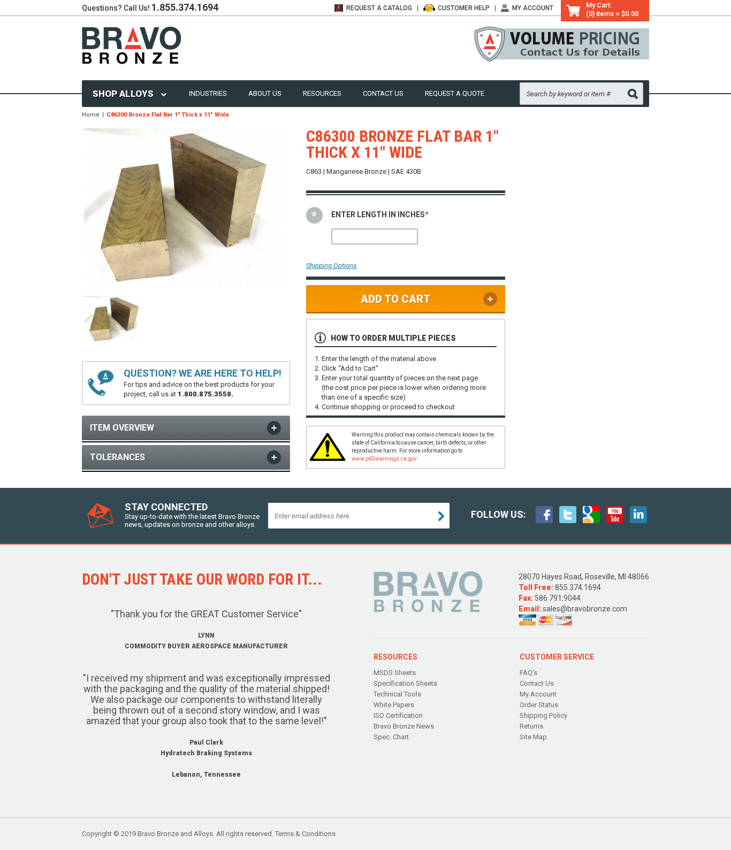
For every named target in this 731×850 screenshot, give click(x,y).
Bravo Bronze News (404, 726)
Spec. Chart (391, 737)
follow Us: (498, 514)
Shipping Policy (543, 715)
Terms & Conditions (305, 834)
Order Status (539, 705)
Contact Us (383, 93)
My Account (532, 8)
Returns (531, 726)
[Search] (633, 94)
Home (91, 114)
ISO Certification (398, 715)
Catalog (379, 8)
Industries (208, 93)
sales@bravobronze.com (585, 608)
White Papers (394, 705)
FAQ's (528, 673)
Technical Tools (397, 694)
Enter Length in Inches (379, 214)
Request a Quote (454, 93)
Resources (322, 93)
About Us (264, 93)
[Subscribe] (441, 516)
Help (464, 8)
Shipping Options (331, 266)
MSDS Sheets (395, 673)
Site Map (533, 737)
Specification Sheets (405, 683)
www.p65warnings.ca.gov (384, 459)
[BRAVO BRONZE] (131, 45)
